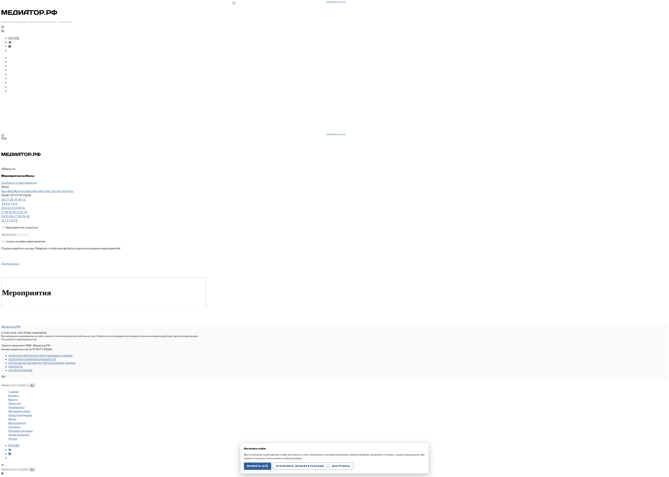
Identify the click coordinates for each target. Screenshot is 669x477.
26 (3, 199)
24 (3, 216)
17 (2, 212)
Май (29, 191)
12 (9, 208)
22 (21, 212)
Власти (13, 61)
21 (17, 212)
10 (3, 208)
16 (23, 208)
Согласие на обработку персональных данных (42, 363)
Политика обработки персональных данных (40, 355)
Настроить (341, 466)
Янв (4, 191)
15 (19, 208)
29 (15, 199)
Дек (70, 191)
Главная (13, 391)
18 (6, 212)
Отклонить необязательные (300, 466)
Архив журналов (20, 370)
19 (10, 212)
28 (11, 199)
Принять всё (257, 466)
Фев (10, 191)
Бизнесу (14, 57)
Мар (16, 191)
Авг (47, 191)
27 (7, 199)
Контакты (15, 366)
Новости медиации (22, 78)
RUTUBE (14, 38)
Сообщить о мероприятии (19, 183)
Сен (53, 191)
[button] (32, 385)
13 (12, 208)
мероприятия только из (22, 227)
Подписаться (10, 263)
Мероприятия (18, 86)
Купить (13, 91)
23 (25, 212)
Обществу (15, 66)
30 (20, 199)
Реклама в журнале (20, 431)
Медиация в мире (21, 74)
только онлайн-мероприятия (25, 241)
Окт (59, 191)
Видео (12, 82)
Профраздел (17, 70)
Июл (42, 191)
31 (2, 220)
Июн (35, 191)
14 (16, 208)
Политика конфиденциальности (32, 359)
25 (7, 216)
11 (6, 208)
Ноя (65, 191)
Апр (22, 191)
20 (14, 212)
